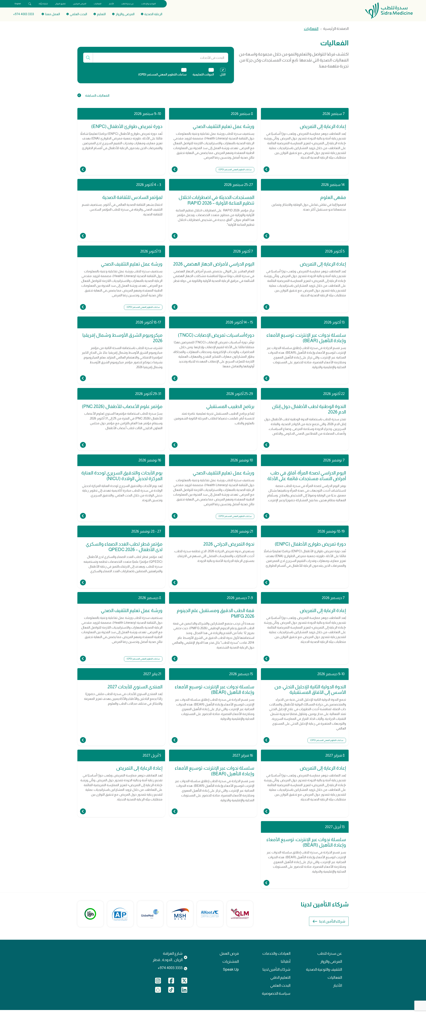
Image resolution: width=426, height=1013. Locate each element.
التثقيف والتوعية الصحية (324, 969)
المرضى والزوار (331, 961)
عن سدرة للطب (127, 4)
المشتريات (230, 961)
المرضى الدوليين (79, 4)
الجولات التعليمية (203, 74)
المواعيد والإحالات (148, 4)
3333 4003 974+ (23, 14)
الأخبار (111, 4)
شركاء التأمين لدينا (332, 921)
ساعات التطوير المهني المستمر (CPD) (162, 74)
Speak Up (231, 969)
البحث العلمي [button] (78, 14)
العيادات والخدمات (276, 953)
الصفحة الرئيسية (336, 28)
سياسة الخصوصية (276, 993)
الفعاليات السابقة (97, 95)
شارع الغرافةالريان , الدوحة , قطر (168, 956)
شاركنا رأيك (43, 4)
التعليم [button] (101, 14)
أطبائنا (285, 961)
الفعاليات (97, 4)
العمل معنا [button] (52, 14)
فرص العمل (229, 953)
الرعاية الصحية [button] (153, 14)
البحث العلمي (280, 985)
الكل (222, 74)
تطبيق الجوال (60, 4)
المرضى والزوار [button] (125, 14)
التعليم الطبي (280, 977)
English (18, 4)
